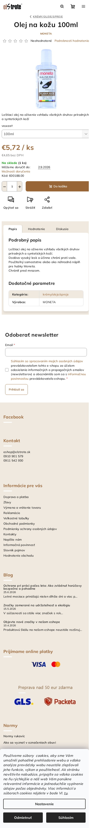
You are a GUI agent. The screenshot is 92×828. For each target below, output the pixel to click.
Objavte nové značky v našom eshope (31, 621)
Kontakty (9, 534)
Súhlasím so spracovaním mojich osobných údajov (47, 361)
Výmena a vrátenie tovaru (22, 508)
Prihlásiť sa (16, 389)
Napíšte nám (12, 539)
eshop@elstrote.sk (16, 452)
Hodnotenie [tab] (36, 229)
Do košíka (60, 186)
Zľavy (7, 502)
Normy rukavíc (14, 736)
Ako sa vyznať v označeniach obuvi (29, 742)
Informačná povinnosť (19, 545)
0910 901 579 (13, 456)
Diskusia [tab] (62, 229)
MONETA (46, 33)
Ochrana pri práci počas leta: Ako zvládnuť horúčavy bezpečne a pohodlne (42, 587)
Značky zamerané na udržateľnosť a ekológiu (36, 605)
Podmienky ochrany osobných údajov (30, 529)
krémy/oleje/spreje (56, 294)
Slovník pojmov (14, 550)
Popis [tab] (13, 229)
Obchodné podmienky (19, 523)
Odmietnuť (23, 817)
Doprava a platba (15, 497)
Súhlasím (65, 817)
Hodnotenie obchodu (18, 555)
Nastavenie (44, 804)
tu (65, 793)
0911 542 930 (13, 460)
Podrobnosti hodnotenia (72, 41)
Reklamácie (11, 513)
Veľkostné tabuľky (16, 518)
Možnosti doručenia (16, 171)
